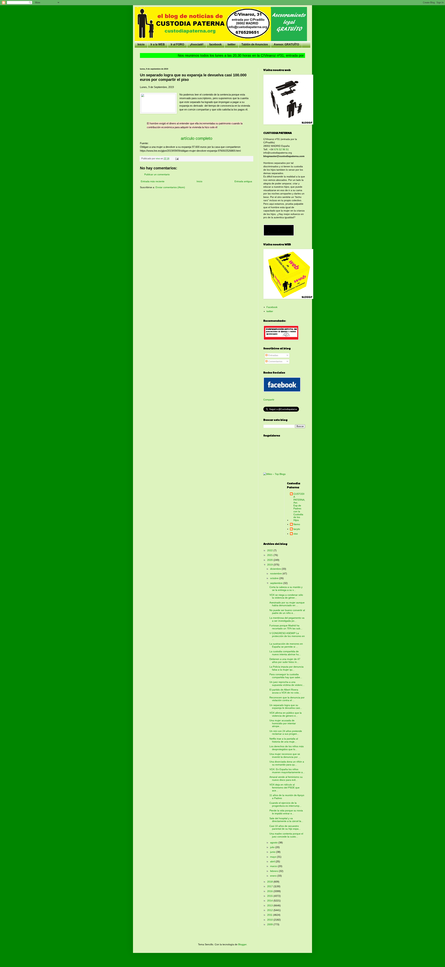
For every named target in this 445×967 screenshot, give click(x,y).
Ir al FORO (177, 44)
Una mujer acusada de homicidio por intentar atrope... (282, 723)
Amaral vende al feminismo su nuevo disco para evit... (286, 778)
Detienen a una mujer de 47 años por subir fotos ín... (284, 660)
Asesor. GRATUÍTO (286, 44)
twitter (232, 44)
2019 (270, 564)
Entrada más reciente (152, 181)
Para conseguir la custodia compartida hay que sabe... (285, 676)
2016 (270, 891)
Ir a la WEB (158, 44)
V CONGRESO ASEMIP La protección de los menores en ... (287, 636)
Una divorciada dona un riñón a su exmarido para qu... (286, 763)
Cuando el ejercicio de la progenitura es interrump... (285, 804)
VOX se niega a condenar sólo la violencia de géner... (286, 596)
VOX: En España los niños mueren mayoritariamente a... (287, 771)
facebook (215, 44)
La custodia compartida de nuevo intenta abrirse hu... (285, 653)
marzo (274, 866)
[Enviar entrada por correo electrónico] (176, 158)
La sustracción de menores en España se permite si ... (286, 645)
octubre (274, 578)
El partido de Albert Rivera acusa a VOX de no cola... (285, 691)
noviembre (276, 573)
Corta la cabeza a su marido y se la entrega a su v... (285, 588)
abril (273, 861)
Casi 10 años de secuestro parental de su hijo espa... (285, 827)
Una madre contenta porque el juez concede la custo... (286, 835)
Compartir (268, 399)
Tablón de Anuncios (254, 44)
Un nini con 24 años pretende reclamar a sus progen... (285, 732)
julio (272, 847)
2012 (270, 910)
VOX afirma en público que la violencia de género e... (285, 714)
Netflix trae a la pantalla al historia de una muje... (283, 740)
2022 (270, 550)
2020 (270, 560)
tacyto (296, 529)
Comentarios (275, 361)
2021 (270, 555)
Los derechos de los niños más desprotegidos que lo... (286, 748)
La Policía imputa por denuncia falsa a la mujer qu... (286, 668)
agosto (274, 842)
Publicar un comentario (157, 174)
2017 (270, 886)
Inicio (141, 44)
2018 (270, 881)
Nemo (296, 524)
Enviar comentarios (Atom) (170, 187)
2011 (270, 914)
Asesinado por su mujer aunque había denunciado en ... (287, 604)
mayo (273, 856)
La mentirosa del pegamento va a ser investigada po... (286, 619)
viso (295, 533)
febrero (274, 871)
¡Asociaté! (196, 44)
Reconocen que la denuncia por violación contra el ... (287, 699)
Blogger (242, 944)
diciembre (276, 568)
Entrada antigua (243, 181)
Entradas (273, 355)
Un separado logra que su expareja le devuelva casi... (285, 706)
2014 (270, 900)
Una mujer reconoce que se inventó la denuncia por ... (285, 755)
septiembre (276, 583)
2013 (270, 905)
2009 (270, 924)
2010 (270, 919)
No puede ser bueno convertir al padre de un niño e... (287, 612)
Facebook (271, 307)
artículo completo (196, 138)
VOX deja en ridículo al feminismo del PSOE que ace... (284, 787)
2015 (270, 895)
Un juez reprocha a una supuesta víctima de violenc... (287, 683)
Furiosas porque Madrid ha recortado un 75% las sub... (285, 627)
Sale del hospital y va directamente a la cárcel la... (286, 820)
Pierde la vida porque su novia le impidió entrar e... (286, 812)
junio (273, 851)
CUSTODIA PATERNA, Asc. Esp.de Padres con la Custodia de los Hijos (299, 506)
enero (273, 875)
